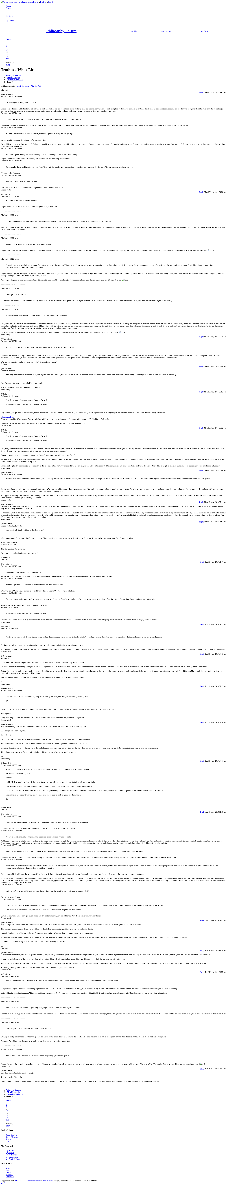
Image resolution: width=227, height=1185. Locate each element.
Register (43, 2)
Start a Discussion (12, 1137)
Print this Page (36, 86)
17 (7, 50)
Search (50, 2)
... (6, 48)
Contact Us (10, 1177)
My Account (10, 1151)
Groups (8, 8)
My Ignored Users (12, 1157)
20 (7, 56)
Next (7, 58)
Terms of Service (34, 1181)
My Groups (10, 20)
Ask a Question (11, 1135)
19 (7, 54)
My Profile (10, 1153)
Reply (8, 65)
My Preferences (11, 1155)
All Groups (10, 16)
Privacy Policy (48, 1181)
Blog (7, 1170)
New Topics (166, 31)
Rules (8, 1168)
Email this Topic (23, 86)
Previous (9, 39)
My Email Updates (13, 1159)
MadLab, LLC (20, 1181)
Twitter (8, 1172)
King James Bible (7, 417)
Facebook (9, 1175)
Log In (35, 2)
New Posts (204, 31)
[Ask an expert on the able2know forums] (17, 2)
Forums (8, 6)
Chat (7, 1141)
